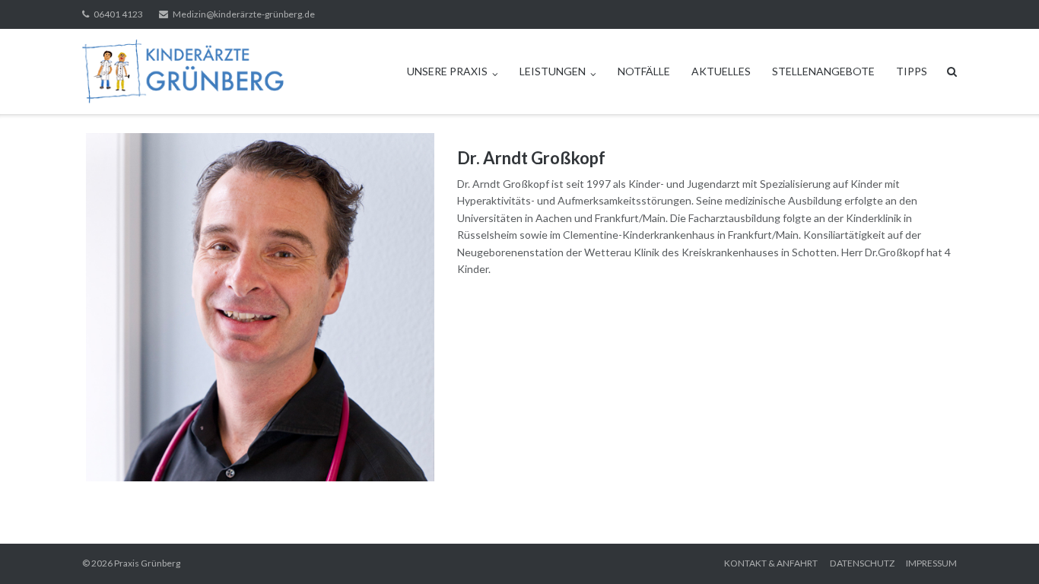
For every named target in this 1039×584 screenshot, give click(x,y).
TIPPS (911, 71)
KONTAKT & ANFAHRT (771, 563)
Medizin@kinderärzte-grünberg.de (244, 14)
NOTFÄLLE (644, 71)
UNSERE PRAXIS (447, 71)
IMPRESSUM (931, 563)
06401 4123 (118, 14)
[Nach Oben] (1001, 547)
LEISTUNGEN (553, 71)
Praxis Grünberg (147, 563)
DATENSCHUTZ (862, 563)
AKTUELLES (721, 71)
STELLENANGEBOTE (823, 71)
